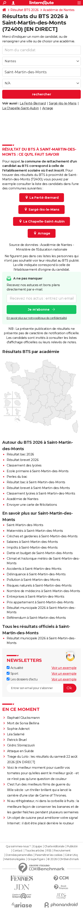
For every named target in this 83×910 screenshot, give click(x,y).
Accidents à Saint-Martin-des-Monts (34, 569)
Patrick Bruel (17, 740)
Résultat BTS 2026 (24, 10)
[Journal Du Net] (22, 887)
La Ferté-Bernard (33, 103)
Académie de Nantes (59, 10)
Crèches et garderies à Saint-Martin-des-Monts (42, 536)
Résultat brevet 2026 (23, 460)
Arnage (47, 108)
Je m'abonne (39, 310)
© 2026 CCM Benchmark (63, 859)
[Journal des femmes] (22, 878)
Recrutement (62, 850)
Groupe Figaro (36, 859)
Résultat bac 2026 (20, 454)
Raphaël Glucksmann (23, 718)
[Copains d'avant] (22, 896)
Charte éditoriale (54, 846)
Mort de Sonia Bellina (23, 723)
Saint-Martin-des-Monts (25, 525)
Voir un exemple (64, 668)
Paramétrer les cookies (48, 855)
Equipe (37, 846)
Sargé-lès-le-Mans (63, 103)
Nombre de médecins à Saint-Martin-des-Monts (43, 591)
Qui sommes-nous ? (18, 846)
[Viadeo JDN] (61, 896)
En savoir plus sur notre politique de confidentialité (37, 318)
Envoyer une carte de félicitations (32, 505)
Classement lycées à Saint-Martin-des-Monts (41, 493)
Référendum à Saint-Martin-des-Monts (36, 618)
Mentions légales (14, 859)
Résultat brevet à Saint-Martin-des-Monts (38, 488)
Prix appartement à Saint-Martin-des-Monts (40, 602)
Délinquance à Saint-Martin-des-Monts (36, 574)
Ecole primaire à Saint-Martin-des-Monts (38, 471)
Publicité (72, 846)
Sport (14, 674)
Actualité (16, 668)
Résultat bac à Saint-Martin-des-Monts (36, 482)
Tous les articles (34, 850)
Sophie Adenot (18, 729)
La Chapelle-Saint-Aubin (20, 108)
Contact (18, 850)
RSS (48, 850)
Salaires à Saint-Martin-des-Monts (32, 542)
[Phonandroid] (61, 905)
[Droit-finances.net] (61, 887)
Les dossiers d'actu (23, 679)
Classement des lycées (24, 465)
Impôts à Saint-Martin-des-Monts (32, 547)
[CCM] (61, 878)
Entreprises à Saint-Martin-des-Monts (35, 596)
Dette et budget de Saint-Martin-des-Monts (40, 553)
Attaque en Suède (20, 751)
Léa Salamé (16, 734)
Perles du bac (17, 477)
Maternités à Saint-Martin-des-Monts (35, 531)
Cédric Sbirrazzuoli (21, 745)
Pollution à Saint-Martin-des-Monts (33, 580)
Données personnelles (19, 855)
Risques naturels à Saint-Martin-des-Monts (39, 585)
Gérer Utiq (71, 855)
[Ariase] (22, 904)
